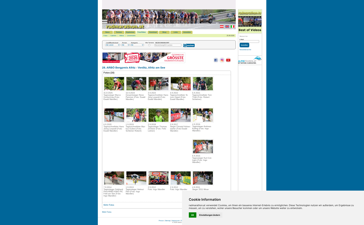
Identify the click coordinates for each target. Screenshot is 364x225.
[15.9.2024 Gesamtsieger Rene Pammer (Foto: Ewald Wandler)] (136, 90)
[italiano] (231, 27)
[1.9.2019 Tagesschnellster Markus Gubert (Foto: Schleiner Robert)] (136, 121)
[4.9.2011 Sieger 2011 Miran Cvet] (203, 184)
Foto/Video (141, 32)
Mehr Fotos (109, 205)
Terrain (124, 42)
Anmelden (187, 32)
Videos (121, 35)
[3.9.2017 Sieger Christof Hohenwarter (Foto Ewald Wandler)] (180, 121)
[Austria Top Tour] (143, 62)
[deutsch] (221, 27)
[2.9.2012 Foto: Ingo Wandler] (158, 184)
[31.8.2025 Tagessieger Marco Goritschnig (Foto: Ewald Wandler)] (114, 90)
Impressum (176, 220)
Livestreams (131, 35)
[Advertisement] (169, 4)
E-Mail (242, 39)
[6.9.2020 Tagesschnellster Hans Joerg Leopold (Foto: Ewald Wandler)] (114, 121)
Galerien (113, 35)
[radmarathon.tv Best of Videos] (250, 21)
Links (176, 32)
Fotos (105, 35)
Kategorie (134, 42)
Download (153, 32)
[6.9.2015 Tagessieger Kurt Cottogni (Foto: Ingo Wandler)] (203, 153)
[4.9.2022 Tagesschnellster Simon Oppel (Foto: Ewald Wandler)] (180, 90)
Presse (161, 220)
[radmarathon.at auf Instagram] (222, 62)
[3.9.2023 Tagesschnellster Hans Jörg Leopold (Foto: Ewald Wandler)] (158, 90)
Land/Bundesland (112, 42)
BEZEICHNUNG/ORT (162, 42)
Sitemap (167, 220)
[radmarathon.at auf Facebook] (215, 62)
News (107, 32)
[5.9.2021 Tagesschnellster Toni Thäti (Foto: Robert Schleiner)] (203, 90)
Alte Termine (149, 42)
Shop (164, 32)
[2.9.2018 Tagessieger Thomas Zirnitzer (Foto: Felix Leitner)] (158, 121)
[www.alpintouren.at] (250, 60)
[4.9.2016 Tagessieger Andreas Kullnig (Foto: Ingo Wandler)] (203, 121)
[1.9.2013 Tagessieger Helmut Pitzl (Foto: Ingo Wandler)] (136, 184)
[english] (226, 27)
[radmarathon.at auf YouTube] (228, 62)
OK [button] (192, 215)
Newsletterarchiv (245, 49)
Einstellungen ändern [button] (209, 215)
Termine (119, 32)
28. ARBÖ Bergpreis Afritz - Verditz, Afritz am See (133, 67)
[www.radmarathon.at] (123, 29)
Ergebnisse (130, 32)
